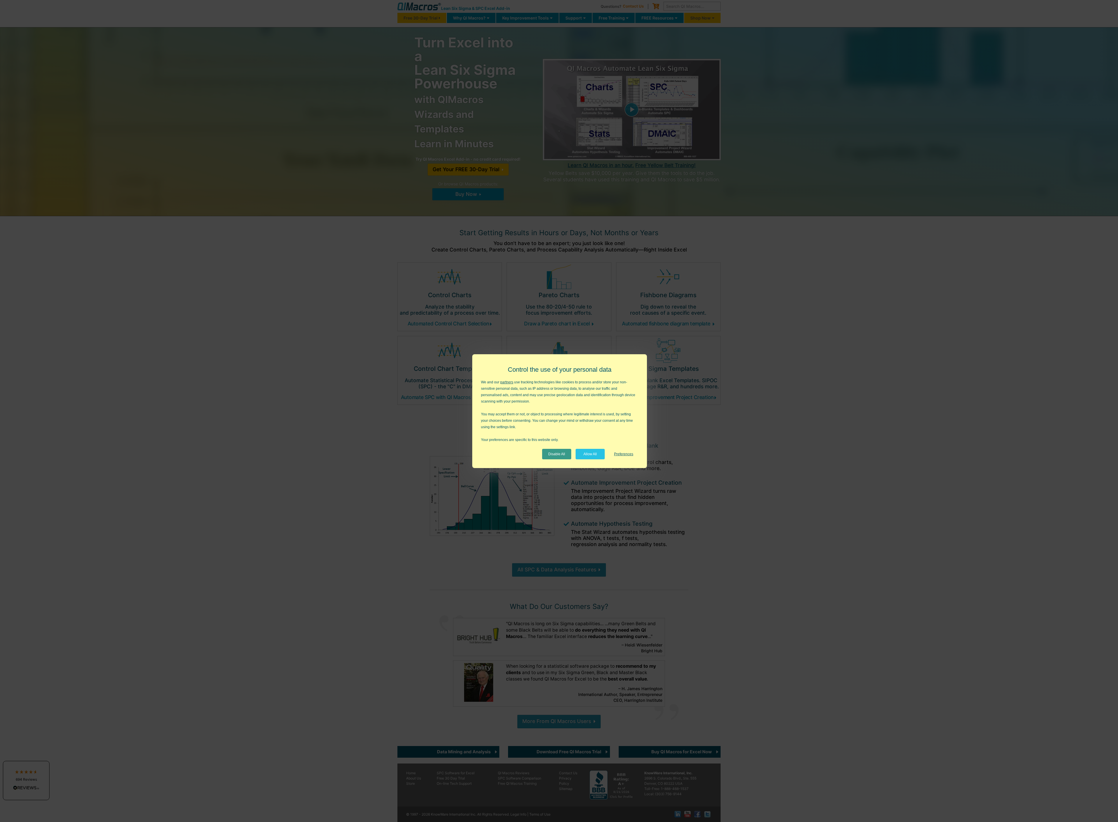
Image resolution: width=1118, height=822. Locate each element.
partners (506, 382)
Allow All (590, 454)
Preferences (623, 454)
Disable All (556, 454)
